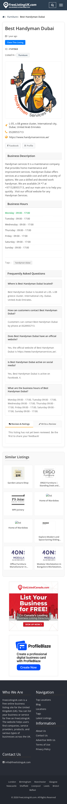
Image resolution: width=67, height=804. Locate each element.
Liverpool (35, 785)
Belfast (32, 789)
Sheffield (24, 785)
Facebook (14, 145)
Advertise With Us (45, 740)
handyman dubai (22, 262)
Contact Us (42, 735)
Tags (38, 713)
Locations (41, 709)
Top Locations (43, 699)
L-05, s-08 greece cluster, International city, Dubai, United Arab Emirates (33, 125)
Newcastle (11, 785)
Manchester (40, 781)
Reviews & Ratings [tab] (20, 423)
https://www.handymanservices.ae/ (29, 137)
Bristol (56, 785)
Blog (38, 704)
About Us (41, 730)
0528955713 (16, 132)
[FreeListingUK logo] (19, 5)
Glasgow (53, 781)
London (12, 781)
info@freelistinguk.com (18, 762)
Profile (30, 145)
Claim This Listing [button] (15, 42)
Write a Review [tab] (48, 423)
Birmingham (25, 781)
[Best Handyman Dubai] (33, 89)
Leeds (46, 785)
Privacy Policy (43, 749)
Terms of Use (43, 744)
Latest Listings (43, 718)
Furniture (12, 16)
